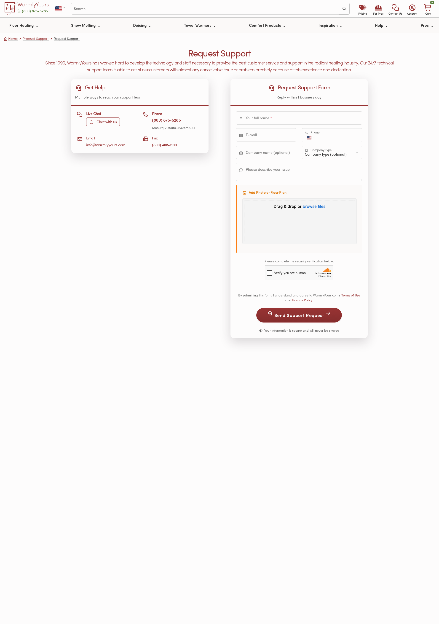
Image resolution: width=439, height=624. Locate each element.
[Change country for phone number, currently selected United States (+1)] (310, 137)
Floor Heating (22, 25)
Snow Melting (83, 25)
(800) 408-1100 (164, 144)
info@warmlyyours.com (105, 144)
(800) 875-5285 (35, 10)
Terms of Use (350, 295)
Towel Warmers (198, 25)
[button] (395, 9)
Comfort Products (265, 25)
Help (379, 25)
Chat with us (106, 121)
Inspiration (329, 25)
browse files (314, 206)
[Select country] (60, 8)
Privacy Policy (302, 300)
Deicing (140, 25)
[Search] (344, 9)
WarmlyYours (33, 4)
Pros (425, 25)
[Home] (10, 8)
